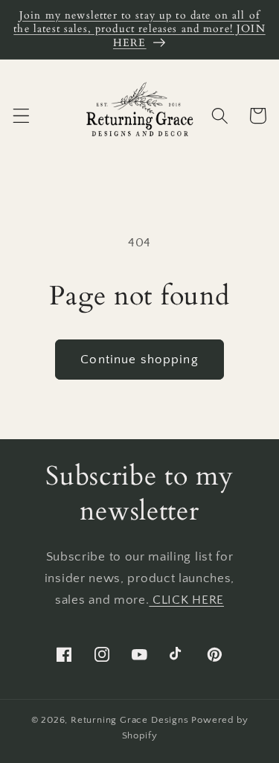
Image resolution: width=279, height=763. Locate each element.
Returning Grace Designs (130, 720)
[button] (21, 116)
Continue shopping (139, 359)
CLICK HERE (186, 600)
